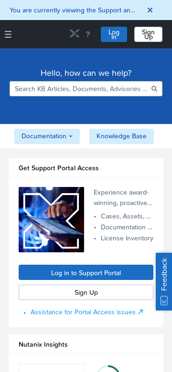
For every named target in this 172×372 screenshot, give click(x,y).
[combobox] (80, 88)
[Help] (88, 34)
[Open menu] (8, 34)
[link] (74, 34)
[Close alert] (150, 10)
